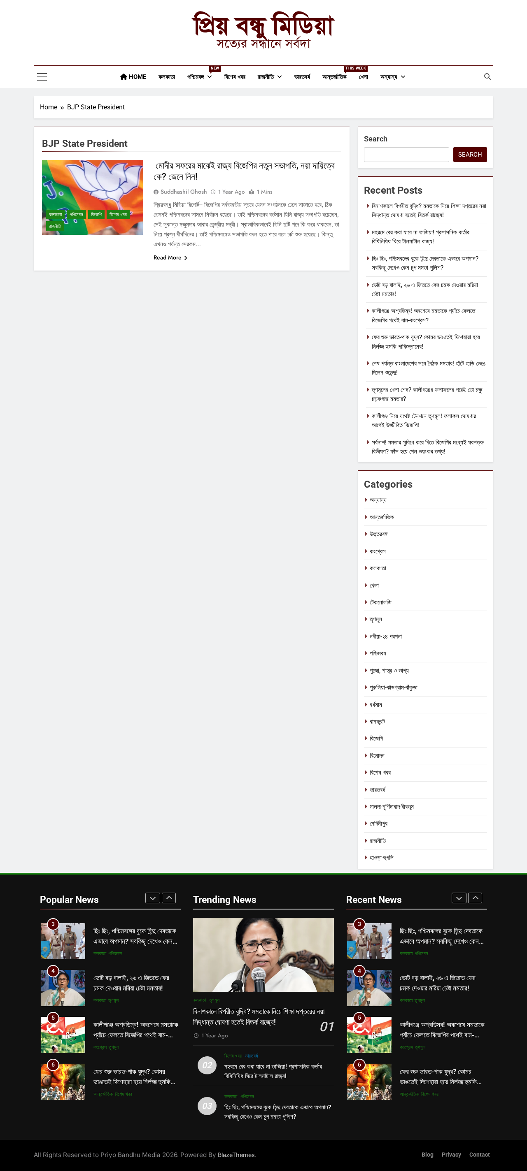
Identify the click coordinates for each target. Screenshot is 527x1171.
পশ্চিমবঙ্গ (202, 73)
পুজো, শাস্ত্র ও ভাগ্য (389, 670)
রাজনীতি (266, 77)
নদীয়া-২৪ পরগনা (386, 636)
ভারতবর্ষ (302, 77)
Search (375, 138)
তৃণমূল (376, 619)
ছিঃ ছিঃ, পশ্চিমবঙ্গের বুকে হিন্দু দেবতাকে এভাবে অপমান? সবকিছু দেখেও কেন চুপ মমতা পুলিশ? (134, 941)
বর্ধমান (376, 704)
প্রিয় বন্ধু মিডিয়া (263, 25)
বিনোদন (377, 755)
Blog (428, 1154)
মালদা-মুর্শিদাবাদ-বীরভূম (392, 806)
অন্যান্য (388, 77)
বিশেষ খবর (234, 77)
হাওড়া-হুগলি (382, 857)
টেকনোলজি (381, 602)
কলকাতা (167, 77)
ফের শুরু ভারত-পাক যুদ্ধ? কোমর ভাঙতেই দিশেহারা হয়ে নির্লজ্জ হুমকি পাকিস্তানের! (131, 1082)
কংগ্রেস (378, 551)
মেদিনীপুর (378, 823)
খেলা (363, 77)
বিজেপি (96, 214)
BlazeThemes (236, 1154)
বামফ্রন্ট (377, 721)
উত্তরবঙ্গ (378, 534)
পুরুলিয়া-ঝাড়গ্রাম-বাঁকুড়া (393, 687)
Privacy (451, 1154)
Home (136, 77)
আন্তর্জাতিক (337, 73)
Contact (479, 1154)
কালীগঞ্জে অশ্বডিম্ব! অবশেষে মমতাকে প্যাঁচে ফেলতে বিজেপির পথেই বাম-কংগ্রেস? (135, 1035)
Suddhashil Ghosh (184, 191)
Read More (168, 257)
